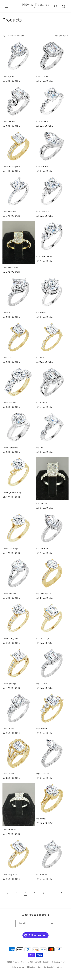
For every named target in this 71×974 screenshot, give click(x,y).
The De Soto (7, 312)
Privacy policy (58, 962)
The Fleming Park (44, 593)
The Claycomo (8, 76)
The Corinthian (42, 166)
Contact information (53, 967)
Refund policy (18, 967)
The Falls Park (42, 548)
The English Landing (11, 492)
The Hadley (41, 818)
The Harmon (41, 874)
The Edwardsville (10, 447)
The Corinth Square (11, 166)
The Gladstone (42, 773)
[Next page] (35, 900)
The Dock (40, 357)
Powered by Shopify (40, 962)
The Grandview (9, 829)
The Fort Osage (42, 638)
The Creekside (42, 211)
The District (41, 312)
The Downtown (9, 402)
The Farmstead (9, 593)
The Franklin (41, 683)
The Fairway (41, 503)
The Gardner (41, 728)
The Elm (39, 447)
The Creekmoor (9, 211)
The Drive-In (41, 402)
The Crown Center (10, 267)
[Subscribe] (52, 923)
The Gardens (8, 728)
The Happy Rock (9, 874)
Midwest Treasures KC (22, 962)
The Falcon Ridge (10, 548)
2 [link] (25, 893)
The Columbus (42, 121)
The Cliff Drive (42, 76)
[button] (6, 6)
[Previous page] (8, 893)
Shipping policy (34, 967)
